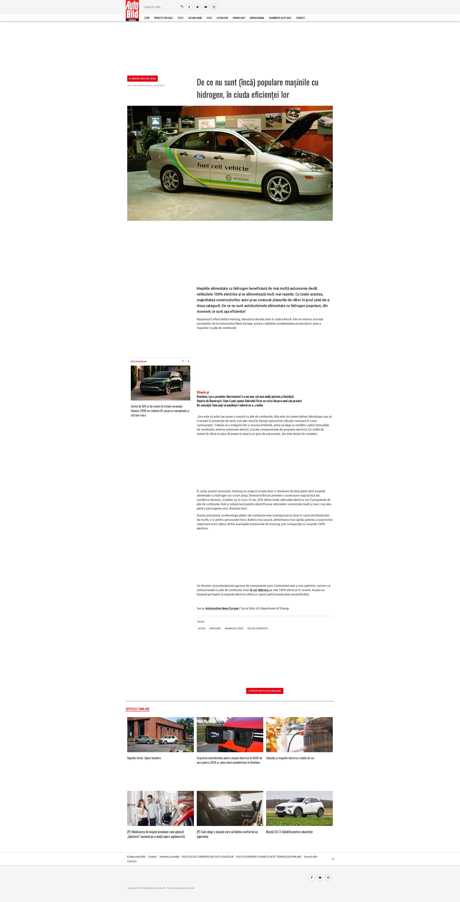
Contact (300, 18)
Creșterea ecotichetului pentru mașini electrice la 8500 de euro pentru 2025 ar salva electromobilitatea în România (229, 760)
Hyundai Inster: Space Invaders (144, 758)
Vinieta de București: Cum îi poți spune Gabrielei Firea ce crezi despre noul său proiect (249, 401)
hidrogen (215, 628)
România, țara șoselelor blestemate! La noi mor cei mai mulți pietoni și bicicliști (245, 396)
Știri (146, 18)
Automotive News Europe (221, 608)
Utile (209, 18)
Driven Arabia (257, 18)
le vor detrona (259, 590)
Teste (180, 18)
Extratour (222, 18)
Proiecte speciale (163, 18)
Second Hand (195, 18)
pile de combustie (257, 628)
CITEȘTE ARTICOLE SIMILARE (265, 690)
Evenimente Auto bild (280, 18)
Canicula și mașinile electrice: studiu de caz (290, 758)
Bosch (201, 628)
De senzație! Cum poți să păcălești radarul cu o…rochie (230, 405)
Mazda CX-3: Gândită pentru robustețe (289, 831)
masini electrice (234, 628)
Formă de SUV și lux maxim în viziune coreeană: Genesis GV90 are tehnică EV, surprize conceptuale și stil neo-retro (160, 410)
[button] (182, 6)
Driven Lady (239, 18)
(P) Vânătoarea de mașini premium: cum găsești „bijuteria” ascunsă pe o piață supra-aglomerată (156, 834)
